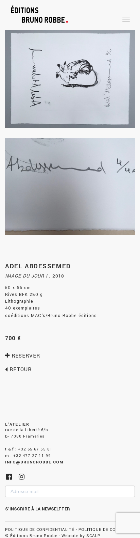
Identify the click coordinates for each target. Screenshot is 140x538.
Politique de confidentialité (39, 530)
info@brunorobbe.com (34, 462)
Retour (20, 369)
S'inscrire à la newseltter (37, 509)
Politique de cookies (103, 530)
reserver (25, 356)
